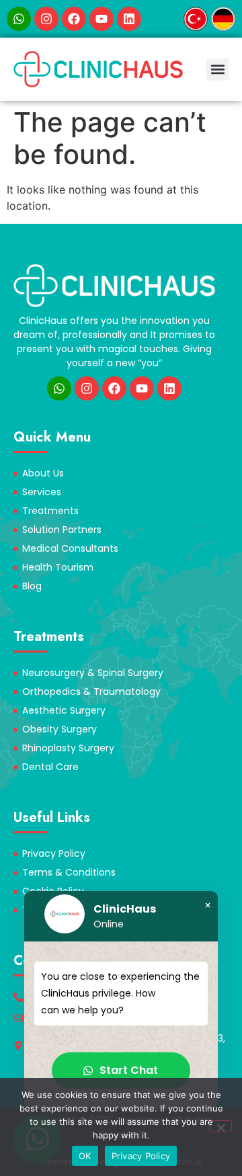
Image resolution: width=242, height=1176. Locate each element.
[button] (217, 69)
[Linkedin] (129, 19)
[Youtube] (101, 19)
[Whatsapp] (19, 19)
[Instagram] (46, 19)
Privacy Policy (141, 1155)
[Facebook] (74, 19)
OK (85, 1155)
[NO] (220, 1126)
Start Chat (128, 1070)
